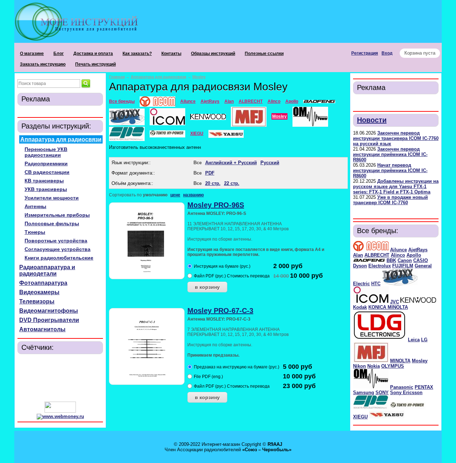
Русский (269, 162)
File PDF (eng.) (208, 376)
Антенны (35, 206)
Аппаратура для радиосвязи (61, 139)
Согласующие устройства (57, 249)
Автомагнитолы (42, 329)
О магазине (32, 53)
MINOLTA (400, 360)
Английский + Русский (231, 162)
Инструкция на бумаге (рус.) (222, 266)
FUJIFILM (402, 265)
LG (424, 339)
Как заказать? (137, 53)
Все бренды (122, 101)
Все (197, 162)
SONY (382, 392)
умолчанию (155, 194)
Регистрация (364, 53)
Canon (405, 260)
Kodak (360, 307)
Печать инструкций (95, 64)
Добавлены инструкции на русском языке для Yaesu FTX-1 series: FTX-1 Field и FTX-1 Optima (396, 186)
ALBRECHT (376, 255)
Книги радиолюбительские (59, 258)
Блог (58, 53)
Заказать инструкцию (43, 64)
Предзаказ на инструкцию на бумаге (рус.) (236, 366)
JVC (394, 302)
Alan (358, 255)
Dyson (360, 265)
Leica (414, 339)
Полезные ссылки (264, 53)
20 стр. (213, 183)
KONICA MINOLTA (388, 307)
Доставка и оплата (93, 53)
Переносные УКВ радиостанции (46, 152)
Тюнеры (35, 232)
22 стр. (231, 183)
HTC (375, 283)
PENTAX (424, 387)
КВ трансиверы (44, 180)
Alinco (398, 255)
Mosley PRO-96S (215, 205)
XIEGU (360, 416)
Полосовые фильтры (52, 223)
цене (175, 194)
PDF (209, 173)
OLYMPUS (392, 366)
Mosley (420, 360)
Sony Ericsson (406, 392)
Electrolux (379, 265)
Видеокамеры (39, 292)
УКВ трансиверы (46, 189)
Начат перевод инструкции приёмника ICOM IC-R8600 (390, 170)
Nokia (373, 366)
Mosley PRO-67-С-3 (220, 310)
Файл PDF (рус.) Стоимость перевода (232, 275)
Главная (117, 77)
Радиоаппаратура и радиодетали (47, 270)
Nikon (359, 366)
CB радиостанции (47, 172)
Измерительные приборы (57, 215)
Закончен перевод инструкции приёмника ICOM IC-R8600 (390, 154)
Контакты (171, 53)
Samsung (363, 392)
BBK (391, 260)
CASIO (420, 260)
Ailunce (398, 249)
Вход (387, 53)
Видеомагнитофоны (48, 311)
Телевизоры (37, 301)
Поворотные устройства (56, 240)
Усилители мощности (52, 198)
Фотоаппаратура (43, 283)
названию (193, 194)
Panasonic (401, 387)
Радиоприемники (46, 163)
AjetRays (418, 249)
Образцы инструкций (213, 53)
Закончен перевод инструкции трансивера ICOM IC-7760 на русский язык (396, 138)
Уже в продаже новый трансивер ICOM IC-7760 (390, 200)
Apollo (413, 255)
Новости (372, 120)
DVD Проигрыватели (49, 320)
